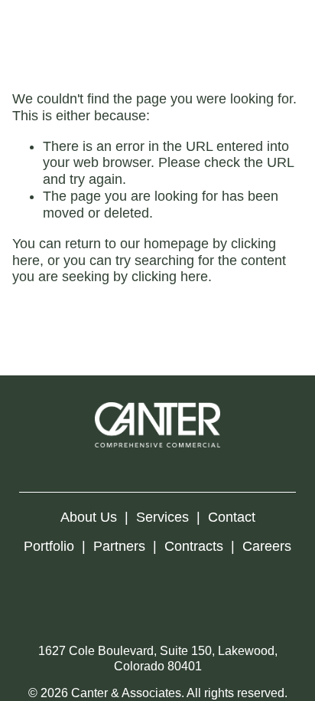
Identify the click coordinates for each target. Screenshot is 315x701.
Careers (266, 546)
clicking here (170, 276)
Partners (119, 546)
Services (162, 517)
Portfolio (49, 546)
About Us (88, 517)
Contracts (193, 546)
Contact (231, 517)
